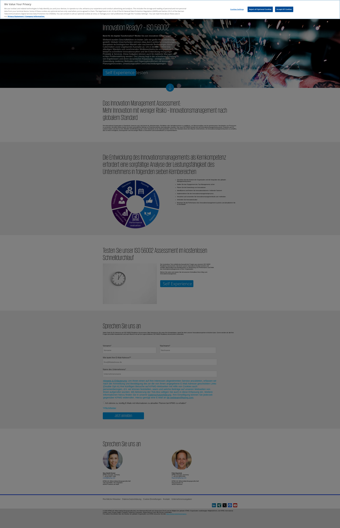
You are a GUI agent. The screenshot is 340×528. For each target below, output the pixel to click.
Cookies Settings (237, 9)
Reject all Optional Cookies (260, 9)
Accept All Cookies (284, 9)
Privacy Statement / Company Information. (26, 16)
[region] (170, 9)
